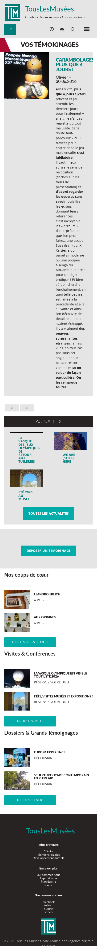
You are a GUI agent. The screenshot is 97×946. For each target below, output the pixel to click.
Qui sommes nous (48, 875)
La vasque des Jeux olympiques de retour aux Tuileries (28, 450)
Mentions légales (48, 855)
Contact (49, 885)
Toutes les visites (30, 721)
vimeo (48, 912)
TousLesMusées (49, 9)
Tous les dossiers (30, 800)
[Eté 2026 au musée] (26, 486)
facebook (49, 902)
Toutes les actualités (48, 513)
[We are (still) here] (70, 449)
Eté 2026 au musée (25, 495)
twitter (48, 905)
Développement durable (49, 858)
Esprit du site (48, 878)
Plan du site (48, 882)
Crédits (48, 851)
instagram (48, 908)
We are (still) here (69, 458)
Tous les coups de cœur (30, 642)
